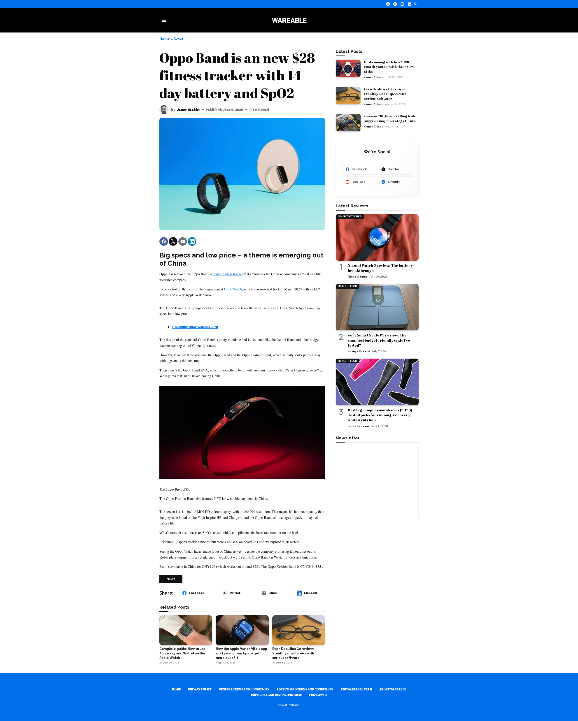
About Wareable (392, 689)
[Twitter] (395, 4)
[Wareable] (289, 20)
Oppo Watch (233, 289)
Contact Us (318, 695)
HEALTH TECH (347, 286)
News (178, 38)
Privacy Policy (200, 689)
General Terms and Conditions (244, 689)
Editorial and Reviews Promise (276, 695)
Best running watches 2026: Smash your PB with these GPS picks (389, 67)
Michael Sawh (357, 276)
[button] (163, 241)
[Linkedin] (409, 4)
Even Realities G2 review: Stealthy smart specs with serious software (385, 94)
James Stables (188, 109)
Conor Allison (373, 77)
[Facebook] (388, 4)
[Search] (416, 4)
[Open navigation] (164, 20)
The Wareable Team (356, 689)
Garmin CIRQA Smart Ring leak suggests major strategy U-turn (390, 118)
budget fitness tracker (228, 273)
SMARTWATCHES (350, 216)
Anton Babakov (358, 426)
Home (164, 38)
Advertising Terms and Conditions (305, 689)
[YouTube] (402, 4)
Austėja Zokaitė (359, 351)
